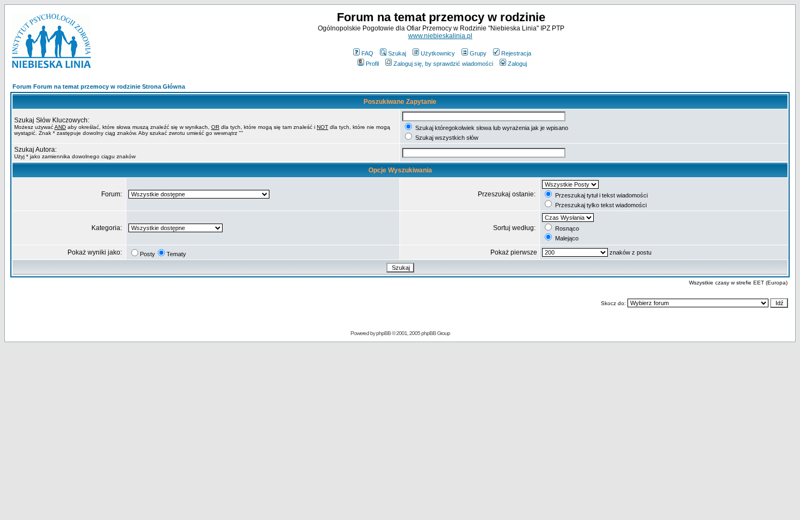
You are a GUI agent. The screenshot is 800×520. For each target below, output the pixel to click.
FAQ (367, 53)
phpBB (383, 333)
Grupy (478, 53)
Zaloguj (517, 63)
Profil (372, 63)
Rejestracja (516, 53)
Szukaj (397, 53)
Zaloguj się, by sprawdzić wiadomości (443, 63)
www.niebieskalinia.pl (440, 36)
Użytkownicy (438, 53)
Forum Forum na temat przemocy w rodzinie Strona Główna (99, 86)
